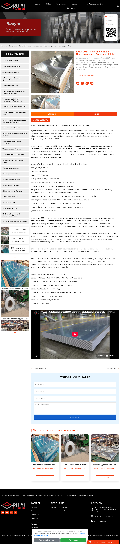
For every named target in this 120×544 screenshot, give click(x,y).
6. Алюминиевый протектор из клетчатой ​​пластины (14, 92)
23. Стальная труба (9, 202)
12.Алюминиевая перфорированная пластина (15, 134)
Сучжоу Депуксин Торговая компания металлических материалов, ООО (26, 535)
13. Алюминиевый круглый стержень (12, 142)
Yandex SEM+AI (43, 496)
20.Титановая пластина (11, 185)
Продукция (13, 46)
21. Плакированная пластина (12, 191)
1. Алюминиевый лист (10, 61)
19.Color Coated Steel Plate (11, 179)
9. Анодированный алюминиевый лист (15, 113)
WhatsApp (110, 24)
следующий (111, 368)
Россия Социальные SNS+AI (58, 496)
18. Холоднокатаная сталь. (11, 174)
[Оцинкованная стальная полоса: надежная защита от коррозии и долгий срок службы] (5, 231)
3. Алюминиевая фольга (11, 72)
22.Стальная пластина (10, 197)
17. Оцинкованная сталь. (11, 168)
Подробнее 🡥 (45, 477)
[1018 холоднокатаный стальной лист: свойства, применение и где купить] (5, 249)
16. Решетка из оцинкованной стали (13, 161)
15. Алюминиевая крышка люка (13, 155)
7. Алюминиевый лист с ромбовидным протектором (12, 100)
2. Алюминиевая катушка (11, 66)
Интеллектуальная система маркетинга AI (83, 496)
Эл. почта (110, 16)
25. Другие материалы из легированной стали (12, 215)
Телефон (110, 20)
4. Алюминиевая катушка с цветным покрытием (12, 79)
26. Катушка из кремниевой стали (15, 222)
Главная (4, 46)
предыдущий (40, 368)
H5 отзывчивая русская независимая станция (21, 496)
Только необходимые (46, 540)
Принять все (73, 540)
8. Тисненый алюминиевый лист (14, 107)
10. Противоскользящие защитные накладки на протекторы (15, 121)
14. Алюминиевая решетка (12, 149)
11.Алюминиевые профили (12, 128)
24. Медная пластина (10, 208)
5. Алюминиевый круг (10, 85)
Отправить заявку (86, 75)
